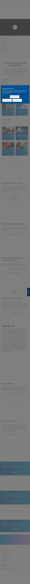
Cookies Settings (14, 96)
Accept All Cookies (7, 100)
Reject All (17, 100)
